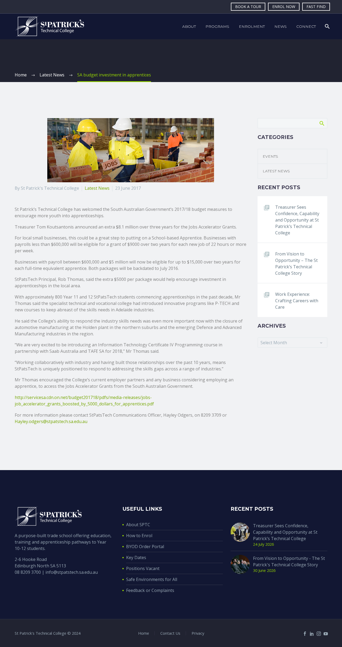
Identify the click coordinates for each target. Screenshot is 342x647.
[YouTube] (326, 633)
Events (270, 156)
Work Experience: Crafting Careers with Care (296, 300)
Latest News (97, 188)
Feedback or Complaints (150, 590)
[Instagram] (319, 633)
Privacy (198, 633)
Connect (306, 26)
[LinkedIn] (312, 633)
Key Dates (136, 557)
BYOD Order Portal (145, 546)
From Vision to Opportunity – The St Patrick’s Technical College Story (296, 263)
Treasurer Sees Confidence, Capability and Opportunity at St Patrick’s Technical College (297, 220)
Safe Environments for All (151, 579)
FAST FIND (316, 6)
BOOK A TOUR (248, 6)
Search (321, 123)
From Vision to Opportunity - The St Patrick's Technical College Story (289, 561)
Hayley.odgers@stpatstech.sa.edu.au (51, 421)
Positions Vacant (143, 568)
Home (143, 633)
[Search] (326, 26)
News (280, 26)
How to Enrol (139, 535)
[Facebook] (305, 633)
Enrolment (252, 26)
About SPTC (138, 525)
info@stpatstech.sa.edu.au (71, 572)
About (189, 26)
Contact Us (170, 633)
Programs (217, 26)
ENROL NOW (283, 6)
